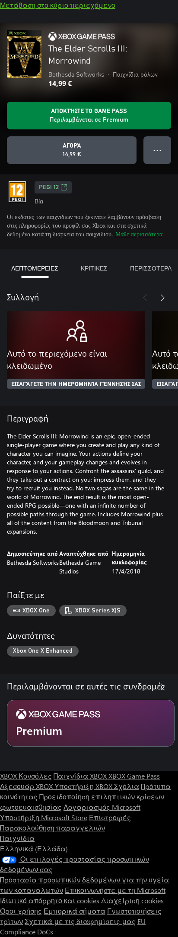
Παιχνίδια (17, 838)
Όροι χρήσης (21, 910)
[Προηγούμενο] (145, 298)
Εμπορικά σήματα (74, 910)
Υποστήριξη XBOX (84, 786)
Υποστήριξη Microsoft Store (43, 817)
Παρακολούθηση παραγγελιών (52, 827)
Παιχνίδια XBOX (81, 775)
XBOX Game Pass (134, 775)
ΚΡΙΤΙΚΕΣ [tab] (94, 268)
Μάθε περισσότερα (138, 234)
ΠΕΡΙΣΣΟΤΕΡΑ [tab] (151, 268)
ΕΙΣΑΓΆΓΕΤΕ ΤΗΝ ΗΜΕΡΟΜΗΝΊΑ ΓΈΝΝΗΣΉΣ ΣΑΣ (76, 384)
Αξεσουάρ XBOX (27, 786)
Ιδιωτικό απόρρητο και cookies (49, 900)
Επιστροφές (110, 817)
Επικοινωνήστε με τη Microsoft (115, 890)
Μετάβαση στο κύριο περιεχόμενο (57, 5)
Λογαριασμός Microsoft (102, 806)
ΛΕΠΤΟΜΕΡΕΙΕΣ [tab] (34, 268)
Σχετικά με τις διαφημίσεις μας (80, 921)
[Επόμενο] (162, 298)
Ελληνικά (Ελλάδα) (34, 848)
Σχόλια (126, 786)
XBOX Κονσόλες (26, 775)
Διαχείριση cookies (132, 900)
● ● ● (157, 150)
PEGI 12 (49, 187)
